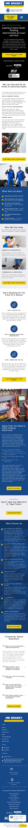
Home (3, 25)
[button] (22, 17)
